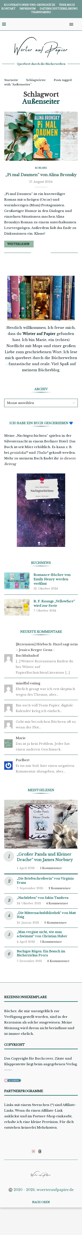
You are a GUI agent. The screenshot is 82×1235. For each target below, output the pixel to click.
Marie (21, 738)
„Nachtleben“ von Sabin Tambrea (42, 898)
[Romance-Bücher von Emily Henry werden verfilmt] (16, 580)
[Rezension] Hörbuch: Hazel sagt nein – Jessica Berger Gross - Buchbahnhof (47, 649)
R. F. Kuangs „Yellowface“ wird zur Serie (54, 603)
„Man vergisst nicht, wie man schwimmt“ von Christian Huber (42, 934)
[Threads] (40, 1151)
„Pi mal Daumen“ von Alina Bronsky (41, 175)
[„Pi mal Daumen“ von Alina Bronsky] (41, 136)
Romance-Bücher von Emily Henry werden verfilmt (52, 579)
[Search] (78, 24)
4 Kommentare (57, 903)
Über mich (67, 4)
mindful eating (28, 683)
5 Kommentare (51, 868)
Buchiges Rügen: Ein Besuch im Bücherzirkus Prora (41, 953)
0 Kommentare (55, 922)
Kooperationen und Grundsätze (29, 4)
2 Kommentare (60, 888)
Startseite (11, 80)
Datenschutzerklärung (59, 8)
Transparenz (41, 12)
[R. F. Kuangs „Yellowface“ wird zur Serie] (16, 607)
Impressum (28, 8)
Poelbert (22, 760)
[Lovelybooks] (33, 1151)
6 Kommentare (58, 961)
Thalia (41, 453)
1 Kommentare (51, 942)
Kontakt (8, 8)
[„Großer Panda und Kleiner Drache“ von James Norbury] (41, 824)
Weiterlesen (18, 244)
